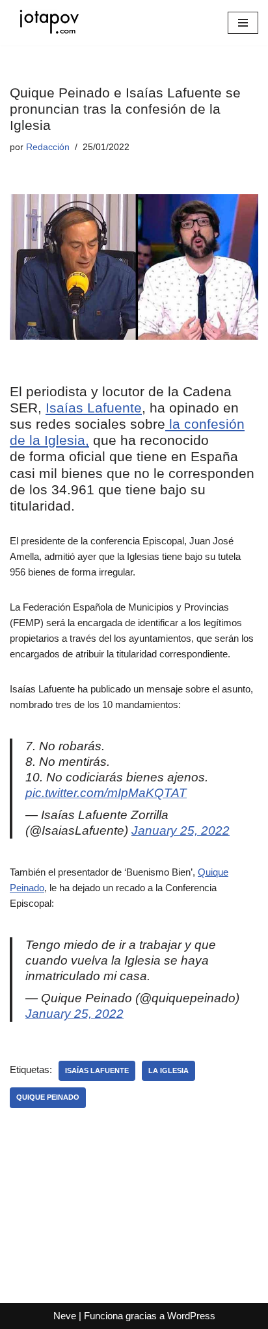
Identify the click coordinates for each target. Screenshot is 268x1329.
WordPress (191, 1315)
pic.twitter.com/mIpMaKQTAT (106, 793)
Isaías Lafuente (94, 407)
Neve (64, 1315)
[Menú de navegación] (243, 23)
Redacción (48, 147)
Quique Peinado (47, 1097)
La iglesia (168, 1070)
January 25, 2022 (180, 830)
